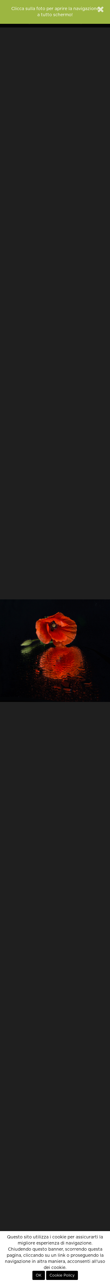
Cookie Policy (62, 1275)
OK (39, 1275)
